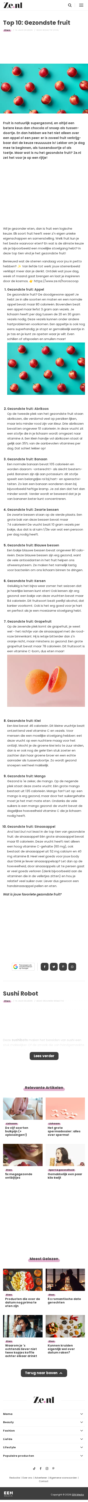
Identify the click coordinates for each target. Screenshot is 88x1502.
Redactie (14, 1477)
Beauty (8, 1422)
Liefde (7, 1439)
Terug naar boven (41, 1372)
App (72, 967)
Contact (43, 1481)
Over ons (27, 1477)
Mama (7, 1414)
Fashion (9, 1431)
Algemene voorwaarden (63, 1477)
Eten (7, 30)
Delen (45, 967)
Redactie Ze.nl (51, 30)
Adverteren (41, 1477)
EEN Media (78, 1494)
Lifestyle (9, 1447)
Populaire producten (18, 1456)
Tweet (54, 967)
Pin (63, 967)
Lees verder (44, 1055)
